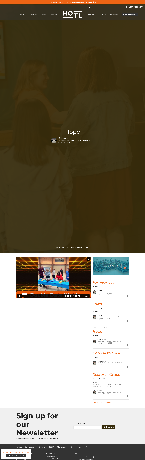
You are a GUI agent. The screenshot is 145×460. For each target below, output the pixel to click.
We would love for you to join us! (73, 2)
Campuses (33, 14)
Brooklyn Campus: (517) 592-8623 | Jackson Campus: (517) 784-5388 (102, 7)
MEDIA (54, 14)
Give (104, 14)
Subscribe (109, 427)
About (23, 14)
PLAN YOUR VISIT (129, 14)
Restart (80, 247)
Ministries (92, 14)
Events (45, 14)
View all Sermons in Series (102, 403)
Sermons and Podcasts (65, 247)
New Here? (114, 14)
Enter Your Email (79, 423)
